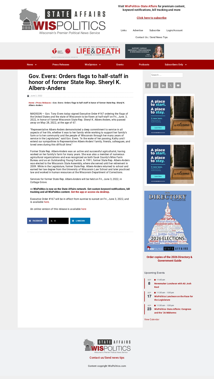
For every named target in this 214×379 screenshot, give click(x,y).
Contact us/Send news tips (107, 357)
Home (31, 103)
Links (124, 30)
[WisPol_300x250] (170, 115)
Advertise (138, 30)
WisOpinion (91, 64)
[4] (107, 51)
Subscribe (154, 30)
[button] (37, 221)
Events (120, 64)
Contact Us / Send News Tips (152, 37)
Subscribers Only (174, 64)
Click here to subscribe (152, 17)
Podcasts (144, 64)
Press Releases (60, 64)
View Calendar (151, 319)
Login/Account (175, 30)
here (46, 201)
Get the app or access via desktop (90, 191)
